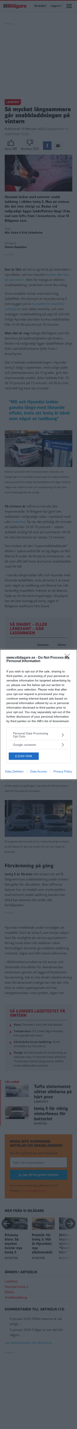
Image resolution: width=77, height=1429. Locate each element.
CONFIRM (23, 756)
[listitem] (38, 735)
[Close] (69, 658)
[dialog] (38, 714)
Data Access (38, 771)
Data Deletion (14, 771)
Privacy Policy (62, 771)
